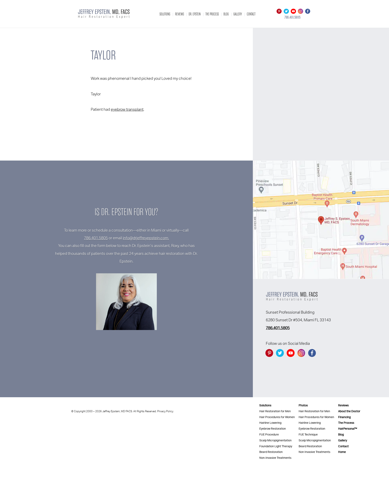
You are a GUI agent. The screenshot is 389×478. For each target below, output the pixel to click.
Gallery (237, 14)
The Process (212, 14)
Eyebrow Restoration (272, 428)
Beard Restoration (271, 452)
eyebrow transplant (127, 110)
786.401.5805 (292, 17)
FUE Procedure (269, 434)
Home (342, 452)
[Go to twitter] (286, 11)
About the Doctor (349, 411)
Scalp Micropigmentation (275, 440)
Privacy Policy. (165, 411)
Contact (251, 14)
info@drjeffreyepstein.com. (146, 238)
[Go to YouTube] (293, 11)
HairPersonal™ (347, 428)
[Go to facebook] (307, 11)
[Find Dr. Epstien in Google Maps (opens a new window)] (321, 220)
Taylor (103, 55)
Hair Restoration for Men (275, 411)
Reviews (179, 14)
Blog (226, 14)
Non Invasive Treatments (314, 452)
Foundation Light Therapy (275, 446)
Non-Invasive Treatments (275, 457)
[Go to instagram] (300, 11)
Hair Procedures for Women (277, 417)
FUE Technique (308, 434)
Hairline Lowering (270, 422)
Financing (344, 417)
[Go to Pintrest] (279, 11)
